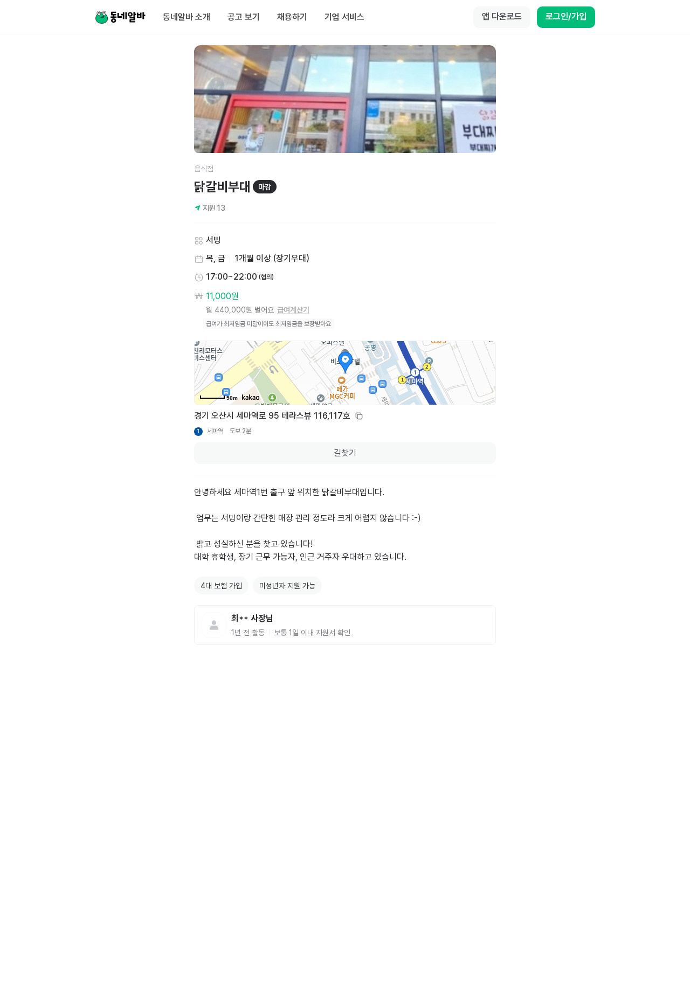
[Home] (120, 17)
